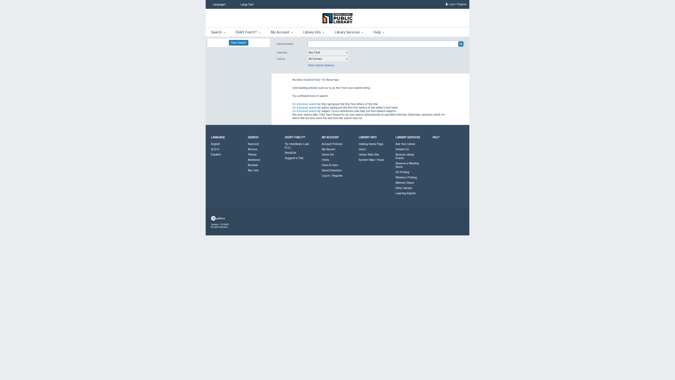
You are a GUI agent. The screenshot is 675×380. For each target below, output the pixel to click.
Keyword (253, 144)
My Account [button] (280, 32)
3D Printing (402, 172)
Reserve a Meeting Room (407, 165)
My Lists (253, 170)
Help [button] (378, 32)
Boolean (253, 165)
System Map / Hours (371, 160)
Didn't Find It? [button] (247, 32)
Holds (325, 160)
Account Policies (332, 144)
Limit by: (281, 59)
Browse (252, 149)
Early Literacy (404, 188)
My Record (328, 149)
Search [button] (217, 32)
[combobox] (328, 52)
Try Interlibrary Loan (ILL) (297, 145)
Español (216, 154)
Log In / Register (458, 4)
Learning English (406, 193)
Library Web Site (369, 154)
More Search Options (321, 65)
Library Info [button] (312, 32)
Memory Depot (405, 182)
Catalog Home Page (371, 144)
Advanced (254, 160)
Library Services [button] (348, 32)
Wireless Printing (406, 177)
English (215, 144)
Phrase (252, 154)
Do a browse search (304, 104)
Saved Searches (332, 170)
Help (435, 137)
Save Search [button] (238, 42)
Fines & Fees (330, 165)
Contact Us (402, 149)
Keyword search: (285, 44)
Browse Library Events (405, 156)
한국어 (215, 149)
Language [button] (218, 137)
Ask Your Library (405, 144)
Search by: (282, 52)
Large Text (246, 4)
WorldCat (290, 152)
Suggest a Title (294, 158)
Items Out (328, 154)
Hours (362, 149)
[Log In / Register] (446, 4)
